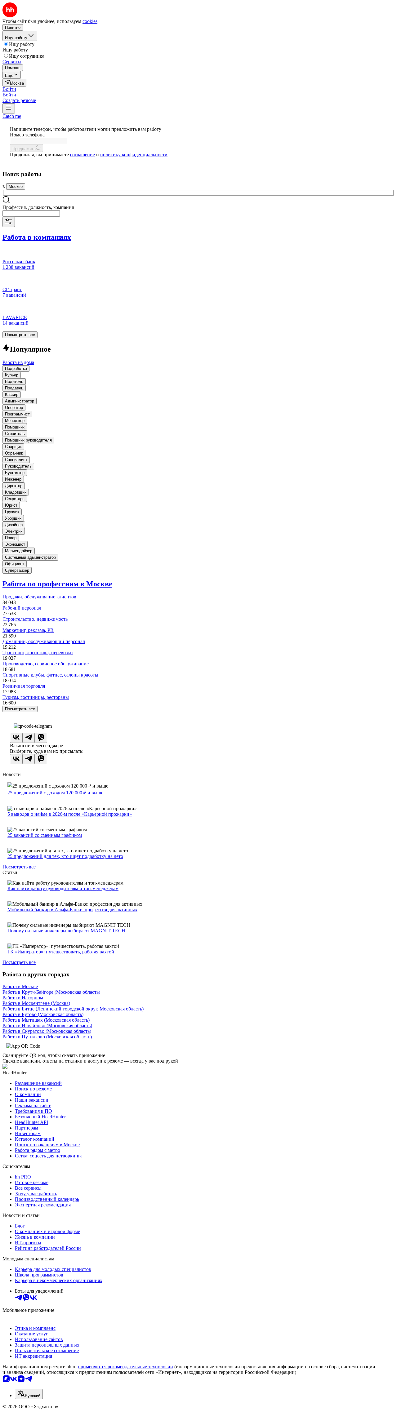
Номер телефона (27, 134)
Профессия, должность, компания (38, 207)
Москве (16, 186)
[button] (9, 89)
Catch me (11, 116)
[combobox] (31, 213)
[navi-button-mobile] (8, 108)
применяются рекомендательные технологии (125, 1366)
